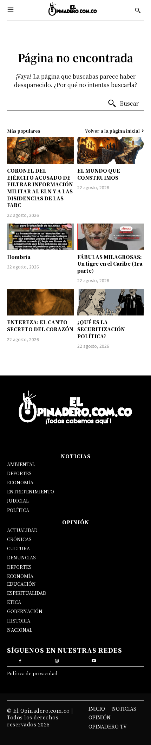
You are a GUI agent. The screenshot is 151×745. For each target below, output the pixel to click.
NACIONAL (19, 629)
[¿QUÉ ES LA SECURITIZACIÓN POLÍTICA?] (110, 302)
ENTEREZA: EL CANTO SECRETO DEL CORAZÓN (40, 326)
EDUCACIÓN (21, 583)
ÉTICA (14, 602)
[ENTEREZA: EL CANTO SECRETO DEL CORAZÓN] (40, 302)
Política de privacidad (32, 673)
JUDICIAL (18, 500)
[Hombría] (40, 237)
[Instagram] (57, 660)
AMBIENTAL (21, 464)
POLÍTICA (18, 510)
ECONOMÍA (20, 482)
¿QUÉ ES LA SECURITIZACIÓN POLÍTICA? (101, 329)
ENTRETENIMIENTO (30, 491)
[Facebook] (20, 660)
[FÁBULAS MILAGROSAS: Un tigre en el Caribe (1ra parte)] (110, 237)
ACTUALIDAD (22, 530)
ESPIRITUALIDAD (26, 593)
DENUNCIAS (21, 557)
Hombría (19, 256)
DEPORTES (19, 473)
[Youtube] (94, 660)
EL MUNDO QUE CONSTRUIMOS (98, 174)
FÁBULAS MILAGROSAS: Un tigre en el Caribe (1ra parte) (110, 263)
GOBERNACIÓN (24, 611)
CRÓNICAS (19, 539)
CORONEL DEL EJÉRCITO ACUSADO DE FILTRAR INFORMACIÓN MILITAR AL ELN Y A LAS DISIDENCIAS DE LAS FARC (40, 187)
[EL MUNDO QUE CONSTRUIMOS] (110, 150)
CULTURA (18, 548)
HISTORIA (18, 620)
